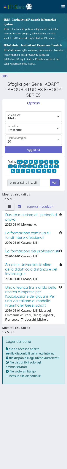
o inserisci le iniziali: (23, 183)
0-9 (19, 161)
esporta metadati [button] (39, 206)
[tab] (10, 206)
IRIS (5, 76)
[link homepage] (19, 6)
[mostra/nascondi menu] (63, 7)
